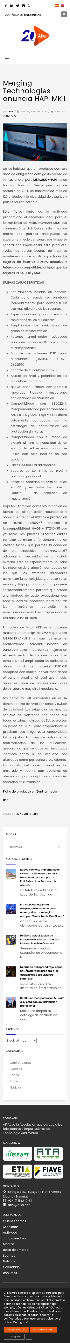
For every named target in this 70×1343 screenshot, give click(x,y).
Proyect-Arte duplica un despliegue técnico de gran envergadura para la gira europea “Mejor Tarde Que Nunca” (42, 910)
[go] (59, 847)
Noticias (11, 115)
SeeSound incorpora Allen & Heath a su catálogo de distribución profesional (42, 1002)
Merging (18, 814)
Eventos (16, 1069)
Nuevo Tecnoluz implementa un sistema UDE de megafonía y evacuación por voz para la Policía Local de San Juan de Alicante (40, 877)
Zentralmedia (31, 814)
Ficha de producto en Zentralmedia (30, 791)
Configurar (14, 1336)
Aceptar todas (16, 1329)
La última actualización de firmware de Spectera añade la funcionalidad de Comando (40, 939)
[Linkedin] (12, 6)
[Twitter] (17, 6)
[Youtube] (29, 6)
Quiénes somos (14, 1221)
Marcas (8, 1244)
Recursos (10, 1273)
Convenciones (21, 1062)
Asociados (10, 1227)
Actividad (10, 1232)
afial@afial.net (32, 14)
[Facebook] (6, 6)
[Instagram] (23, 6)
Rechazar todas (43, 1329)
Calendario (11, 1267)
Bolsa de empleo (15, 1250)
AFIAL (11, 111)
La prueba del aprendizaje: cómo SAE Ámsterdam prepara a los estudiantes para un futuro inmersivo (41, 972)
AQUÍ (52, 1307)
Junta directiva (14, 1238)
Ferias (14, 1075)
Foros (14, 1081)
